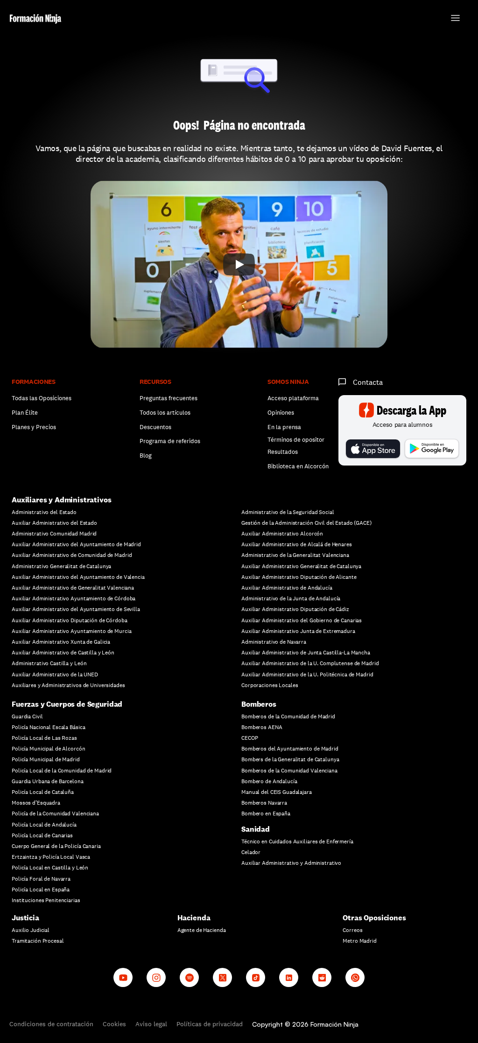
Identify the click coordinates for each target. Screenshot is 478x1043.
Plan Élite (25, 413)
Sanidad (255, 829)
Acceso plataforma (293, 398)
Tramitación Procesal (38, 941)
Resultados (282, 452)
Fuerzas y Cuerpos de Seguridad (67, 704)
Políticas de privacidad (209, 1024)
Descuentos (156, 427)
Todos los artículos (165, 413)
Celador (250, 852)
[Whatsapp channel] (355, 977)
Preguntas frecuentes (168, 398)
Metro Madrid (360, 941)
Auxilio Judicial (30, 930)
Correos (352, 930)
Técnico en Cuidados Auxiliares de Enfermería (297, 841)
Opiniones (280, 413)
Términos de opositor (295, 440)
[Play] (239, 264)
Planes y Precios (34, 427)
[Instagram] (156, 977)
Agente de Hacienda (201, 930)
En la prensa (284, 427)
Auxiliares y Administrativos (62, 500)
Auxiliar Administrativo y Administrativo (291, 863)
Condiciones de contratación (51, 1024)
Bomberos (258, 704)
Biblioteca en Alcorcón (298, 466)
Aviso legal (151, 1024)
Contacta (368, 382)
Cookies (114, 1024)
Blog (146, 455)
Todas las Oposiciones (41, 398)
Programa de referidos (170, 441)
